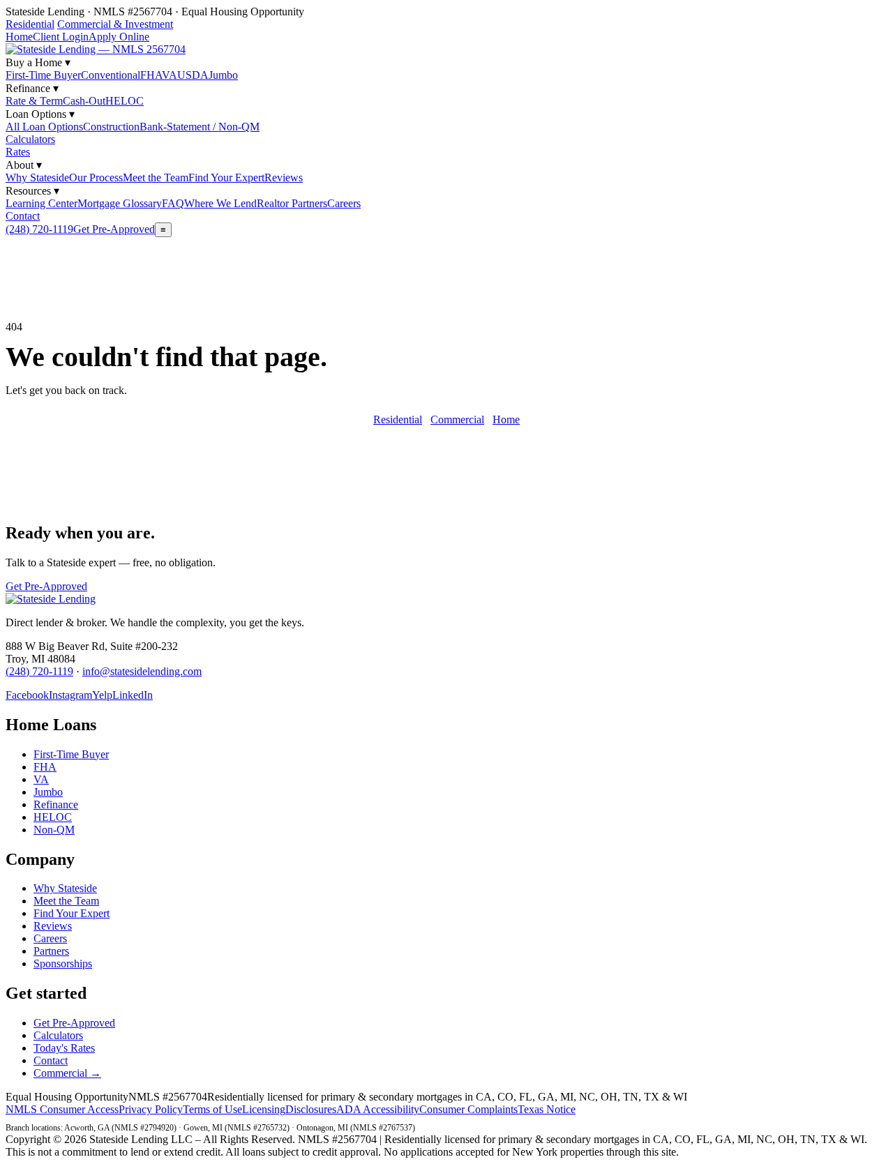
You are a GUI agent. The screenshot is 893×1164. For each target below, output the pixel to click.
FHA (151, 75)
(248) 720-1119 (39, 229)
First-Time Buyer (43, 75)
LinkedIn (132, 695)
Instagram (70, 695)
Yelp (102, 695)
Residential (30, 24)
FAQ (173, 203)
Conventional (110, 75)
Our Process (96, 177)
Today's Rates (64, 1048)
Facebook (27, 695)
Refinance (55, 804)
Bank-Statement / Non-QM (200, 127)
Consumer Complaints (468, 1109)
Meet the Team (155, 177)
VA (169, 75)
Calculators (30, 139)
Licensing (263, 1109)
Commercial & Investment (115, 24)
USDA (193, 75)
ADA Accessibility (377, 1109)
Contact (23, 216)
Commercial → (67, 1073)
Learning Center (41, 203)
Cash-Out (84, 101)
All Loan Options (44, 127)
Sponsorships (62, 963)
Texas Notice (547, 1109)
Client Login (61, 37)
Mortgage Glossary (119, 203)
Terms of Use (212, 1109)
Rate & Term (34, 101)
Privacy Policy (151, 1109)
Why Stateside (37, 177)
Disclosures (310, 1109)
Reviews (283, 177)
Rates (18, 152)
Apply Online (119, 37)
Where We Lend (220, 203)
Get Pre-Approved (114, 229)
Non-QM (54, 830)
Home (19, 37)
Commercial (457, 419)
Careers (344, 203)
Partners (51, 951)
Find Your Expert (226, 177)
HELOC (124, 101)
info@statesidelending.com (142, 671)
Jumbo (223, 75)
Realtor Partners (292, 203)
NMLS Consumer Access (62, 1109)
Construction (111, 127)
